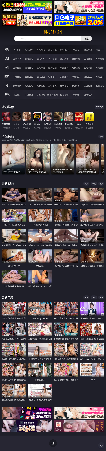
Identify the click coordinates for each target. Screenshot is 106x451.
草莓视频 (41, 94)
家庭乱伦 (29, 85)
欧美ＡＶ (41, 58)
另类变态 (100, 67)
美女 (86, 183)
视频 (7, 58)
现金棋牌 (88, 49)
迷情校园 (64, 85)
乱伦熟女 (88, 67)
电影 (7, 67)
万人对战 (41, 49)
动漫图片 (52, 76)
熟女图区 (88, 76)
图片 (7, 76)
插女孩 (17, 94)
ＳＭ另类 (100, 58)
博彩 (7, 49)
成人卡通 (41, 67)
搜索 (87, 38)
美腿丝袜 (64, 76)
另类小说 (76, 85)
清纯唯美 (76, 76)
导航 (7, 94)
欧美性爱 (52, 67)
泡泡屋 (76, 94)
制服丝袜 (64, 67)
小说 (7, 85)
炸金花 (76, 49)
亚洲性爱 (17, 67)
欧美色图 (41, 76)
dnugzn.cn (53, 32)
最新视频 (8, 183)
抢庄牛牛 (100, 49)
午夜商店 (29, 94)
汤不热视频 (52, 94)
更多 (101, 183)
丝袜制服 (76, 58)
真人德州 (29, 49)
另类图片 (100, 76)
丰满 (86, 297)
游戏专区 (52, 49)
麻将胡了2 (64, 49)
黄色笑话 (88, 85)
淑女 (94, 297)
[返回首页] (101, 445)
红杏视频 (64, 94)
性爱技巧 (100, 85)
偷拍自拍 (29, 67)
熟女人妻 (64, 58)
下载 (101, 136)
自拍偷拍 (29, 58)
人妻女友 (41, 85)
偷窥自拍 (17, 76)
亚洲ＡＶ (17, 58)
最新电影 (8, 297)
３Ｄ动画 (52, 58)
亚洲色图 (29, 76)
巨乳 (94, 183)
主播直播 (88, 58)
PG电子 (17, 49)
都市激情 (17, 85)
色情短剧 (88, 94)
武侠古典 (52, 85)
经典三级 (76, 67)
